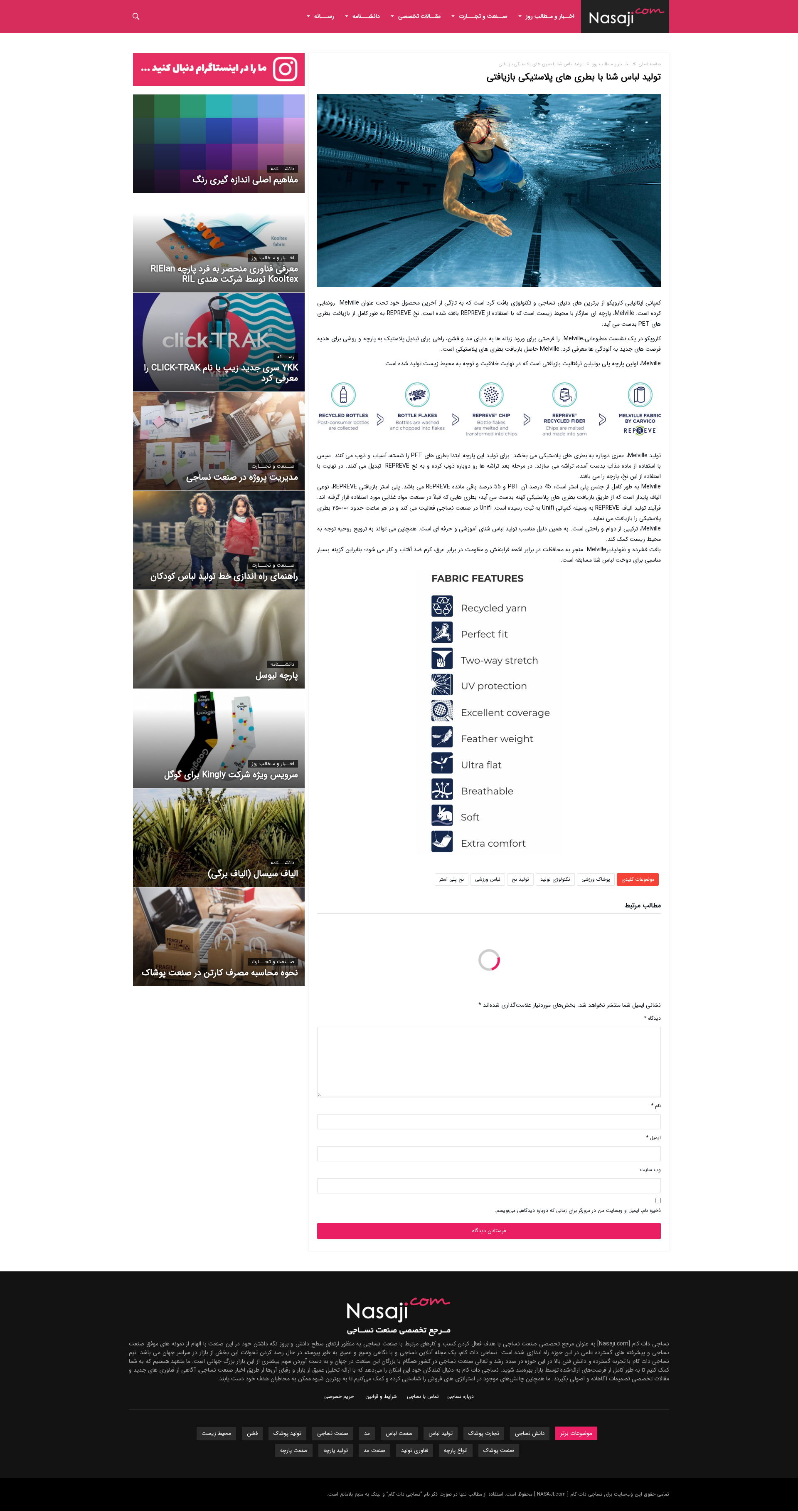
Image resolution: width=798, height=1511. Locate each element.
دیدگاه (652, 1018)
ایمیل (653, 1138)
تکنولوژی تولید (555, 879)
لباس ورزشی (487, 879)
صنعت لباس (399, 1433)
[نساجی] (627, 6)
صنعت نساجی (332, 1433)
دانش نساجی (529, 1433)
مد (367, 1433)
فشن (252, 1433)
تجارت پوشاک (483, 1433)
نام (656, 1106)
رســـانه (285, 357)
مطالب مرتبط (643, 906)
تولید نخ (520, 879)
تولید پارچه (335, 1450)
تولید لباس (441, 1433)
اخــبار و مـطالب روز (611, 64)
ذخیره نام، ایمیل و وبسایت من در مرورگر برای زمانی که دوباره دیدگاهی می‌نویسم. (578, 1210)
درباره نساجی (460, 1396)
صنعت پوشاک (498, 1450)
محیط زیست (216, 1433)
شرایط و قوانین (381, 1396)
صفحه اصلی (650, 64)
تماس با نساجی (423, 1396)
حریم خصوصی (339, 1396)
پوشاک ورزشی (595, 879)
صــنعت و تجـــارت (272, 466)
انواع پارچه (456, 1450)
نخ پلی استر (451, 879)
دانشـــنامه (282, 169)
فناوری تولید (414, 1450)
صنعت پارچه (294, 1450)
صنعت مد (374, 1450)
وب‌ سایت (650, 1170)
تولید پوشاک (287, 1433)
